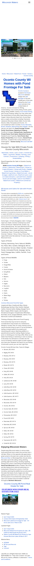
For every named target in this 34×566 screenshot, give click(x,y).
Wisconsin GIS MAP (26, 141)
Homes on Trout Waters (21, 171)
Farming (23, 154)
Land (16, 153)
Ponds (24, 74)
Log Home (11, 154)
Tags (5, 546)
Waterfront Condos (9, 180)
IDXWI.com (20, 193)
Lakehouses (11, 167)
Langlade (25, 126)
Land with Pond (21, 177)
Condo (21, 153)
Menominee (15, 126)
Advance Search (23, 199)
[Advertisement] (17, 21)
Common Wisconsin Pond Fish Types (12, 303)
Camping (21, 156)
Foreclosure (13, 156)
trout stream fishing (26, 111)
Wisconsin (10, 74)
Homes (30, 74)
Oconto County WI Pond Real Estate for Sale (17, 484)
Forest (23, 125)
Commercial (27, 153)
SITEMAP (6, 542)
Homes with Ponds (20, 169)
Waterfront (17, 74)
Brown (3, 126)
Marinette (28, 125)
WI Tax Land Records (10, 544)
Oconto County (28, 75)
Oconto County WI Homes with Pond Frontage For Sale (17, 83)
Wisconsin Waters (10, 2)
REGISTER (16, 218)
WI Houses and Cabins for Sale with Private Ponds (16, 189)
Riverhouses (20, 167)
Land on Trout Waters (23, 179)
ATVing (27, 156)
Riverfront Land (23, 175)
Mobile (18, 154)
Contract (6, 548)
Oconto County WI (13, 165)
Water (5, 154)
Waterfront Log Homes (9, 173)
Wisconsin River (6, 458)
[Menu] (29, 2)
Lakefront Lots (12, 175)
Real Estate (5, 153)
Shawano (8, 126)
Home (4, 74)
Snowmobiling (17, 158)
